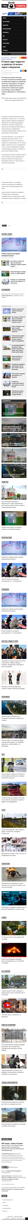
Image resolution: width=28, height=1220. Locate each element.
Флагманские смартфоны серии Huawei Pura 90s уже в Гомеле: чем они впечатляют (18, 366)
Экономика (6, 43)
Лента (4, 18)
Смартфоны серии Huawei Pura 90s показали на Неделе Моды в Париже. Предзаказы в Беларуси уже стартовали (13, 663)
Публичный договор (7, 1189)
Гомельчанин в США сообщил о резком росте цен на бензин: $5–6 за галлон (13, 993)
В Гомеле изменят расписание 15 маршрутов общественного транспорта (14, 444)
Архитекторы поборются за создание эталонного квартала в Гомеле (13, 475)
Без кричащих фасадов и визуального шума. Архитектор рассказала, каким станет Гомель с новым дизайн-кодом (18, 348)
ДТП (4, 36)
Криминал (6, 32)
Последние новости (6, 306)
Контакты (5, 1211)
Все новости (5, 57)
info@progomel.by (6, 1172)
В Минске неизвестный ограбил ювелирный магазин (11, 254)
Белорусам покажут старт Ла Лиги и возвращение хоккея (14, 854)
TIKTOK (24, 1218)
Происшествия (7, 29)
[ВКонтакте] (21, 71)
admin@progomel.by (6, 1181)
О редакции (5, 1205)
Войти (4, 1202)
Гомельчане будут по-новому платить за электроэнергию (18, 272)
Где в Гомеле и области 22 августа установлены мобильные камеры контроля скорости (18, 263)
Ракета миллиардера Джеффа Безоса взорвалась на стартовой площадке (13, 961)
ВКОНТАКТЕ (10, 1216)
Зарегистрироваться (8, 1199)
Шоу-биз (5, 39)
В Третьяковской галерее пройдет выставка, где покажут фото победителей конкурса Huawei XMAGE (13, 1047)
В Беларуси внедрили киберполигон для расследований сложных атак (14, 908)
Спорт (4, 47)
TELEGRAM (13, 1218)
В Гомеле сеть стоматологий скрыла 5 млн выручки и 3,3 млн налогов (17, 281)
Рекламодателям (7, 1208)
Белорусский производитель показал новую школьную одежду (13, 687)
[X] (25, 71)
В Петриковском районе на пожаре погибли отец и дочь (14, 1125)
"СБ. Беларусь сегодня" (8, 72)
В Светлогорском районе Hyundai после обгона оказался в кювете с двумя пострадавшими (18, 338)
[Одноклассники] (23, 71)
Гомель (9, 225)
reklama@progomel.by (17, 1176)
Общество (5, 25)
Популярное (6, 401)
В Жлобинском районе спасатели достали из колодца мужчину (17, 392)
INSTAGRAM (19, 1218)
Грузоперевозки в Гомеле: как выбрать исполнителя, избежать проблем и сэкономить (13, 1072)
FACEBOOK (7, 1218)
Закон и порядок (7, 59)
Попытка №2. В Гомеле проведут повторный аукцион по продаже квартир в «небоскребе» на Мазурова (13, 428)
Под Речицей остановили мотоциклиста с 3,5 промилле (18, 375)
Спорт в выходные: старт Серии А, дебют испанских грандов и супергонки (18, 328)
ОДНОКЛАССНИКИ (18, 1216)
